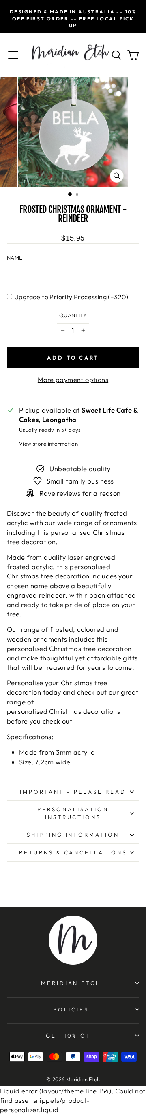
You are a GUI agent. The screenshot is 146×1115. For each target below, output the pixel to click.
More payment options (73, 379)
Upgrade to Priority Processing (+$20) (71, 297)
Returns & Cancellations (73, 852)
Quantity (73, 315)
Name (15, 257)
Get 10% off (71, 1035)
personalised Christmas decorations (63, 711)
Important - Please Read (73, 791)
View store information (48, 443)
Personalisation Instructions (73, 813)
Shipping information (73, 834)
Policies (71, 1009)
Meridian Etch (71, 983)
